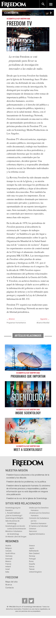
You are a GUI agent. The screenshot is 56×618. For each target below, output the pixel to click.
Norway (32, 556)
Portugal (32, 559)
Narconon (33, 531)
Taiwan (32, 569)
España (32, 564)
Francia (8, 564)
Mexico (8, 561)
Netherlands (34, 551)
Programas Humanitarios (16, 323)
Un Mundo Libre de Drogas (15, 537)
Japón (31, 548)
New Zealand (34, 553)
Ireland (8, 566)
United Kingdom (35, 572)
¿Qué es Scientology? (13, 515)
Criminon (32, 529)
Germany (8, 556)
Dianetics (9, 510)
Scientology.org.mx (12, 508)
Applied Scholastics (37, 534)
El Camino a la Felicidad (38, 526)
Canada (8, 551)
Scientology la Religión (14, 518)
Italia (7, 572)
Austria (8, 546)
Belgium (8, 548)
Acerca (8, 585)
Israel (7, 569)
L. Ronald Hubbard (12, 513)
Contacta (9, 588)
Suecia (31, 566)
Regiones (11, 541)
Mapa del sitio (11, 582)
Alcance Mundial (43, 323)
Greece (32, 546)
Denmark (8, 559)
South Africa (10, 553)
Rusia (31, 561)
